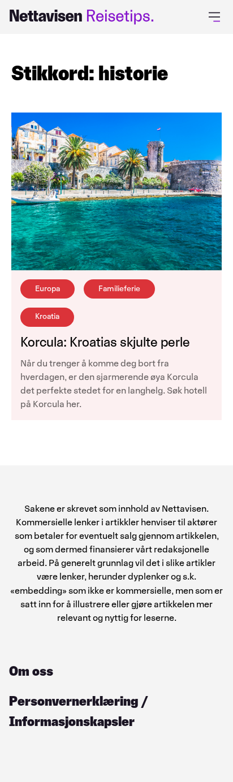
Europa (47, 288)
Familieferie (119, 288)
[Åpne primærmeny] (216, 17)
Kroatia (47, 316)
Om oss (31, 671)
